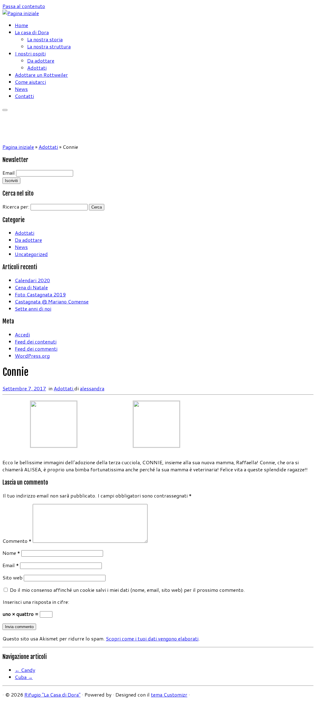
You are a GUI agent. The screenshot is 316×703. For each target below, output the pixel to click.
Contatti (24, 96)
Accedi (22, 334)
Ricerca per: (15, 206)
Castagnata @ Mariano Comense (52, 301)
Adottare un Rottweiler (41, 74)
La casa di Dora (32, 32)
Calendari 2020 (32, 280)
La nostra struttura (49, 46)
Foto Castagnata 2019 (40, 294)
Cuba (24, 677)
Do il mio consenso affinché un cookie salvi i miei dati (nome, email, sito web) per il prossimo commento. (127, 589)
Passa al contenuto (23, 6)
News (21, 88)
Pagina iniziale (18, 146)
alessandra (92, 388)
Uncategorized (31, 254)
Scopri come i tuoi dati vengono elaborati (152, 638)
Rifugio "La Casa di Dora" (52, 694)
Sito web (12, 577)
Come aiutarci (30, 81)
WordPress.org (32, 355)
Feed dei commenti (36, 348)
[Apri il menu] (4, 110)
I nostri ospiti (30, 53)
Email (8, 172)
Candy (25, 669)
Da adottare (40, 60)
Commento (16, 540)
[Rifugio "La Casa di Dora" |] (20, 13)
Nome (11, 552)
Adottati (37, 67)
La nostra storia (45, 39)
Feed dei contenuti (35, 341)
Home (21, 25)
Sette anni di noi (33, 308)
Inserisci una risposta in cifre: (35, 601)
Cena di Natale (31, 287)
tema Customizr (169, 694)
